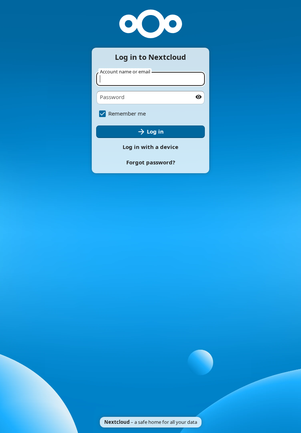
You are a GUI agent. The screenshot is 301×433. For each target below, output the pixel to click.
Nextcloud (117, 422)
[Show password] (198, 96)
